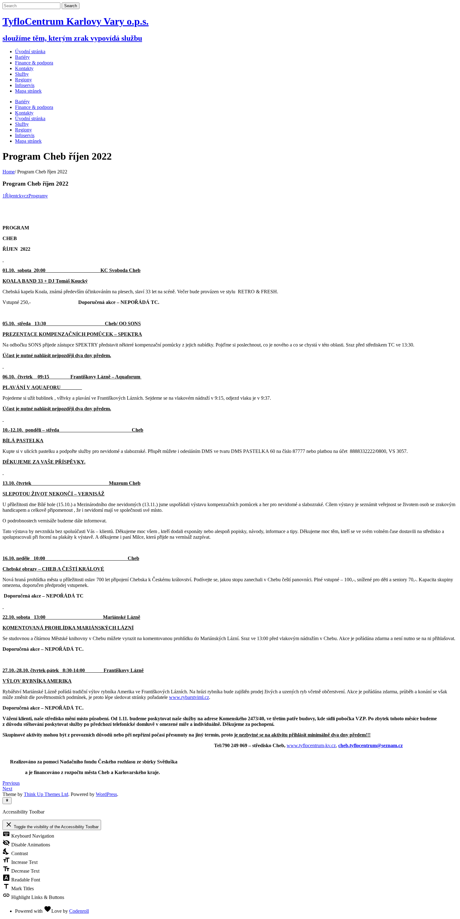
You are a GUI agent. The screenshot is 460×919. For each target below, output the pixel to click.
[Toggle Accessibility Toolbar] (7, 800)
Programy (38, 195)
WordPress (106, 794)
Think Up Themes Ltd (46, 794)
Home (9, 171)
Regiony (23, 129)
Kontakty (24, 113)
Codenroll (79, 911)
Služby (22, 124)
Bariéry (22, 101)
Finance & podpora (34, 107)
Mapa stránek (28, 141)
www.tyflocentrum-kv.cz (311, 745)
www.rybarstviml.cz (189, 697)
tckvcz (22, 195)
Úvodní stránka (30, 51)
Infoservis (24, 135)
